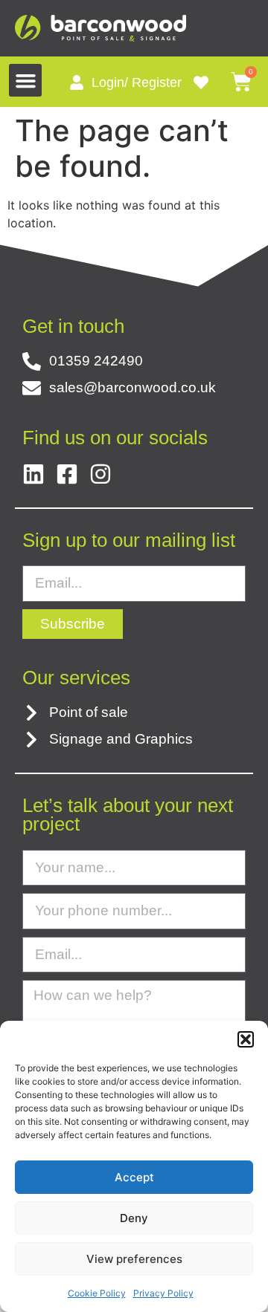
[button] (245, 1039)
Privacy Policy (163, 1293)
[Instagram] (100, 474)
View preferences (134, 1259)
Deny (134, 1218)
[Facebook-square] (67, 474)
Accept (134, 1177)
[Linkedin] (33, 474)
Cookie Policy (97, 1293)
